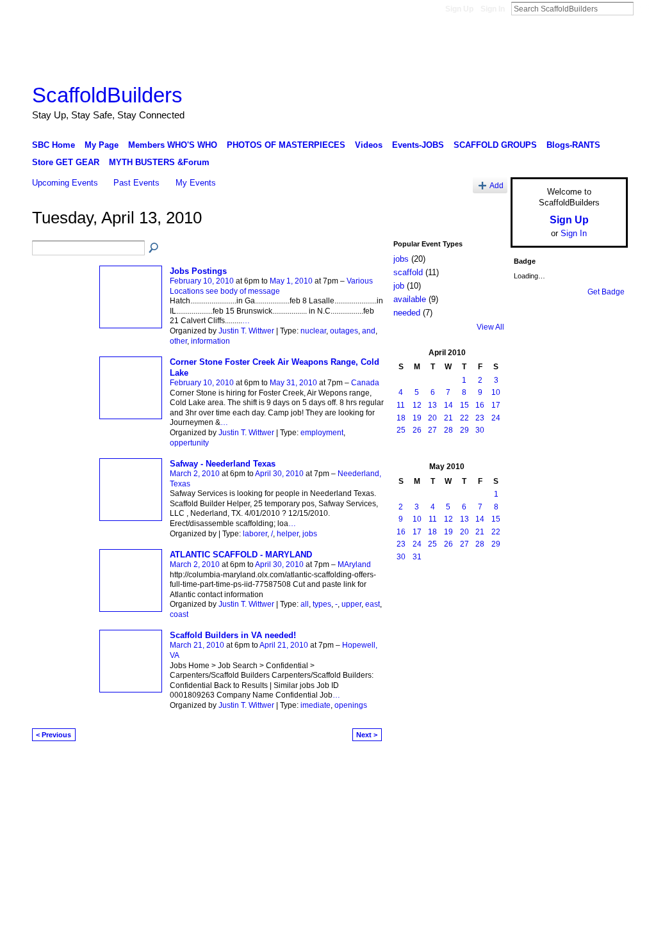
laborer (255, 533)
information (210, 341)
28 (448, 430)
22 (464, 417)
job (398, 286)
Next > (366, 735)
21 (448, 417)
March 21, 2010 (197, 645)
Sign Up (459, 8)
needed (406, 312)
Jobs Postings (198, 271)
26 (417, 430)
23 (479, 417)
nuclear (313, 330)
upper (351, 604)
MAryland (354, 564)
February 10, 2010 (202, 280)
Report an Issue (533, 767)
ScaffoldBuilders (107, 95)
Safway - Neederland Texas (222, 463)
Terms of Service (599, 767)
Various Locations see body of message (271, 286)
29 (464, 430)
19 (417, 417)
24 (495, 417)
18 (401, 417)
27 (432, 430)
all (304, 604)
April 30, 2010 (279, 473)
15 (464, 405)
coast (179, 614)
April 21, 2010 (283, 645)
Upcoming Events (65, 183)
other (178, 341)
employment (321, 432)
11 (401, 405)
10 (495, 392)
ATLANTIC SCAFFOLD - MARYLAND (241, 554)
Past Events (136, 183)
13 (432, 405)
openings (350, 705)
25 (401, 430)
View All (490, 327)
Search (644, 8)
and (368, 330)
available (409, 299)
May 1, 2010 (291, 280)
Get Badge (606, 291)
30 (479, 430)
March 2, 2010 (195, 473)
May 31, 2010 (293, 382)
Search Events (154, 248)
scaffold (408, 272)
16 (479, 405)
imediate (315, 705)
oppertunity (189, 442)
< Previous (53, 735)
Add (496, 185)
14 (448, 405)
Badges (482, 767)
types (322, 604)
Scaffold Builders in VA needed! (233, 635)
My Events (196, 183)
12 (417, 405)
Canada (365, 382)
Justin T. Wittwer (246, 330)
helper (288, 533)
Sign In (492, 8)
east (372, 604)
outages (344, 330)
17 (495, 405)
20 (432, 417)
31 (417, 556)
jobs (309, 533)
